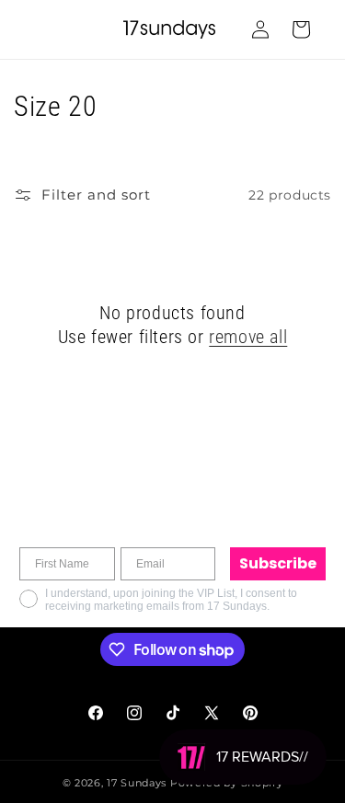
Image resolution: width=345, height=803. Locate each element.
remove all (248, 337)
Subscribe (277, 563)
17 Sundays (137, 782)
